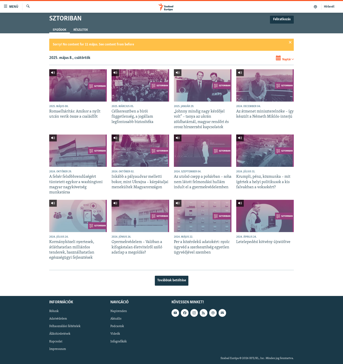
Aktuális (115, 318)
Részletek (80, 30)
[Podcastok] (315, 7)
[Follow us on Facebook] (184, 313)
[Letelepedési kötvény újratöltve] (265, 216)
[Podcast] (213, 313)
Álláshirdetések (59, 333)
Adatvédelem (58, 318)
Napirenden (118, 311)
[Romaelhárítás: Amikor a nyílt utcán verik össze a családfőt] (78, 85)
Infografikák (118, 341)
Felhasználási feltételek (64, 326)
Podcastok (117, 326)
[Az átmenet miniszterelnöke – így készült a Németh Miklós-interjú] (265, 85)
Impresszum (57, 349)
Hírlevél (329, 6)
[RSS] (203, 313)
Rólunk (54, 311)
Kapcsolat (55, 341)
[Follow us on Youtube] (175, 313)
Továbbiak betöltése (171, 280)
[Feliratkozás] (222, 313)
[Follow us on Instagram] (194, 313)
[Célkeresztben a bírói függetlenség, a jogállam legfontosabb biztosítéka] (140, 85)
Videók (115, 333)
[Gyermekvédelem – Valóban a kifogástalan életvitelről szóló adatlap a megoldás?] (140, 216)
